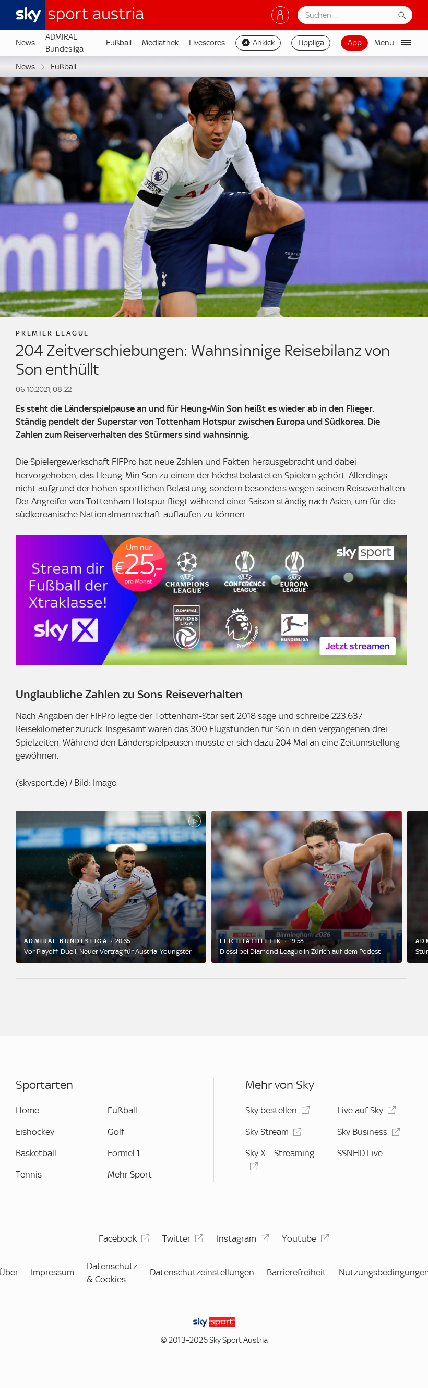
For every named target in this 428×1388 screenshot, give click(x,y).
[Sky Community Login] (280, 15)
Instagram (236, 1238)
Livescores (207, 42)
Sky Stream (267, 1131)
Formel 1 (124, 1153)
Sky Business (362, 1131)
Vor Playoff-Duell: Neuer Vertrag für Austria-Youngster (108, 952)
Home (27, 1110)
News (25, 42)
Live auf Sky (360, 1110)
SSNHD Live (360, 1153)
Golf (116, 1131)
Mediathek (160, 42)
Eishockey (35, 1131)
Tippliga (311, 42)
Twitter (176, 1238)
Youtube (299, 1238)
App (355, 42)
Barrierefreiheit (296, 1272)
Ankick (264, 42)
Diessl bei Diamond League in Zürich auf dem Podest (300, 952)
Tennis (29, 1174)
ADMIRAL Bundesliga (64, 42)
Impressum (52, 1272)
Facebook (118, 1238)
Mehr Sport (130, 1174)
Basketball (36, 1153)
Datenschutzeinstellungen (202, 1272)
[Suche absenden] (401, 15)
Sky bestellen (271, 1110)
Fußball (119, 42)
